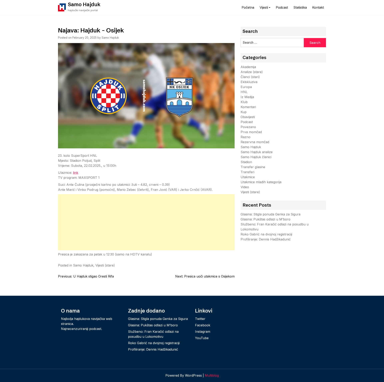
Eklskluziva (249, 82)
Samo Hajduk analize (257, 152)
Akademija (248, 67)
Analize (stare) (252, 72)
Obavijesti (248, 117)
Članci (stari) (250, 77)
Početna (248, 7)
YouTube (202, 338)
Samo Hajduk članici (256, 157)
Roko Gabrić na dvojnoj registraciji (266, 234)
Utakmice (248, 177)
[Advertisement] (146, 222)
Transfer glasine (253, 167)
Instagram (202, 332)
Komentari (248, 107)
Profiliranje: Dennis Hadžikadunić (266, 239)
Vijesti (264, 7)
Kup (244, 112)
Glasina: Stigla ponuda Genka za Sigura (270, 214)
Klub (244, 102)
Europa (246, 87)
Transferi (247, 172)
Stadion (246, 162)
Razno (245, 137)
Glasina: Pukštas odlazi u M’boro (265, 219)
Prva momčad (251, 132)
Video (245, 187)
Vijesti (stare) (105, 265)
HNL (244, 92)
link (75, 173)
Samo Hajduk (84, 4)
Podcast (282, 7)
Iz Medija (247, 97)
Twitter (200, 319)
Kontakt (318, 7)
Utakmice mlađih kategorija (261, 182)
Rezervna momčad (255, 142)
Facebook (202, 325)
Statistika (300, 7)
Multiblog (212, 375)
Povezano (248, 127)
